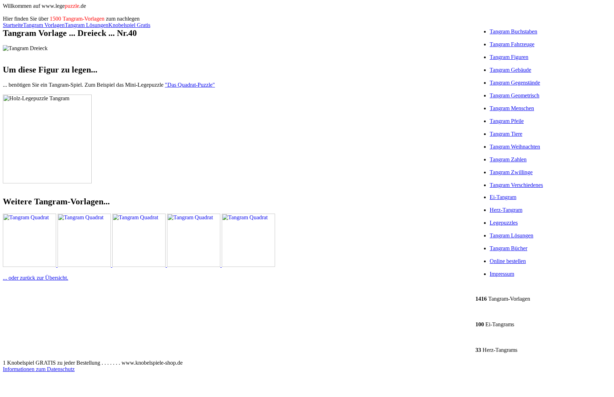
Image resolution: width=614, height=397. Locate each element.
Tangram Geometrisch (514, 95)
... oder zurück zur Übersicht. (35, 278)
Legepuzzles (504, 223)
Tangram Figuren (509, 57)
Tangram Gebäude (510, 70)
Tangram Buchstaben (513, 31)
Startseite (13, 25)
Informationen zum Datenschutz (39, 369)
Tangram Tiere (506, 134)
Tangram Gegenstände (515, 83)
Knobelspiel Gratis (129, 25)
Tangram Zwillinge (511, 172)
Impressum (502, 274)
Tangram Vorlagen (44, 25)
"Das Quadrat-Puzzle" (190, 85)
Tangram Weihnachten (515, 147)
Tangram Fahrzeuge (512, 44)
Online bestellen (508, 261)
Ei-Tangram (503, 197)
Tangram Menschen (512, 108)
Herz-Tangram (506, 210)
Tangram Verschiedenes (516, 185)
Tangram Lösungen (86, 25)
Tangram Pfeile (507, 121)
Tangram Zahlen (508, 159)
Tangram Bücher (508, 248)
